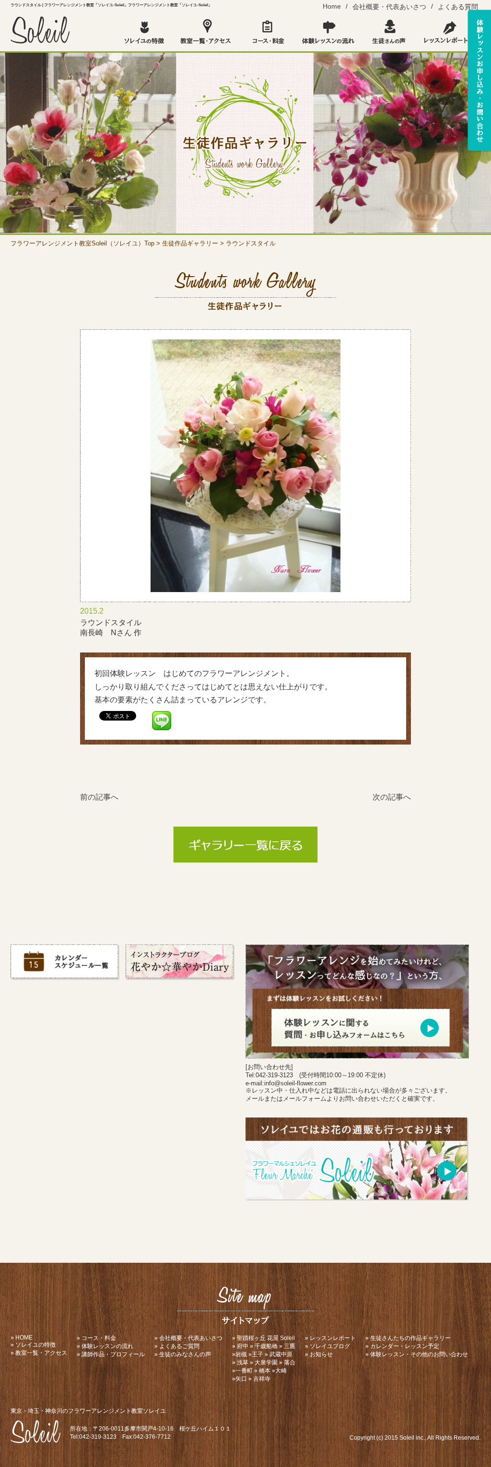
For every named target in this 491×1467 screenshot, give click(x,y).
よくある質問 (458, 7)
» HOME (22, 1337)
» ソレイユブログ (327, 1346)
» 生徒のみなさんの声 (182, 1354)
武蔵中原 (280, 1354)
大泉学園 (266, 1362)
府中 (242, 1346)
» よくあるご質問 (176, 1346)
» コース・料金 (96, 1338)
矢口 (241, 1378)
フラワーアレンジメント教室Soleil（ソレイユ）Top (82, 243)
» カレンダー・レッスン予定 (402, 1346)
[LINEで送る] (161, 715)
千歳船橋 (266, 1346)
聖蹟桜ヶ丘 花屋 (258, 1338)
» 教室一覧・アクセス (39, 1353)
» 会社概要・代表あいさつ (188, 1338)
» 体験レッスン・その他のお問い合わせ (416, 1354)
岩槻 (241, 1354)
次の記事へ (392, 797)
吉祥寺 (261, 1378)
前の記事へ (99, 797)
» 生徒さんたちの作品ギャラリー (408, 1338)
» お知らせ (319, 1354)
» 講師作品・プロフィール (111, 1354)
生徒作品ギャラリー (190, 243)
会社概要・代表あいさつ (389, 7)
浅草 (242, 1362)
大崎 (281, 1370)
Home (332, 6)
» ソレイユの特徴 (33, 1344)
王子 (257, 1354)
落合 (289, 1362)
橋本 (264, 1370)
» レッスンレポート (330, 1338)
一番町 (244, 1370)
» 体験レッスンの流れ (105, 1346)
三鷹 (289, 1346)
